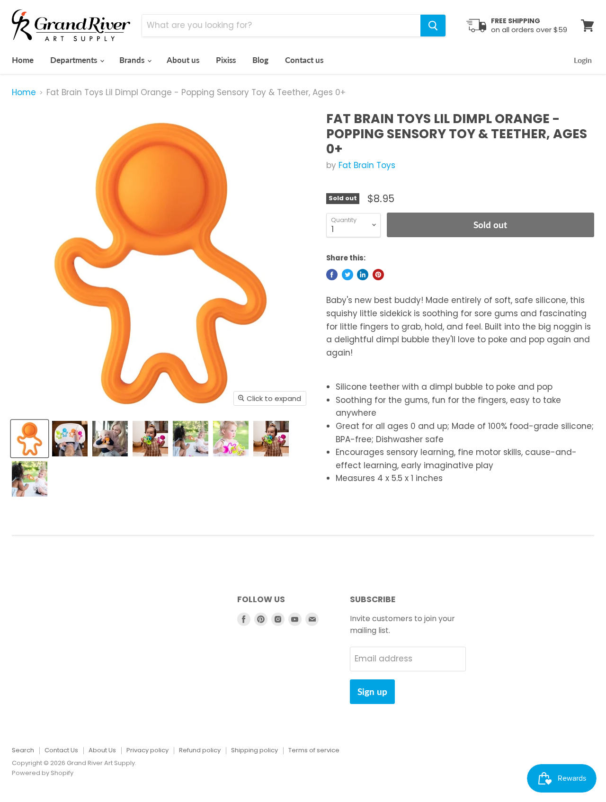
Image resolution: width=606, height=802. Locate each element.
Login (583, 59)
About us (183, 60)
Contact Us (61, 750)
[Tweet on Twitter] (347, 274)
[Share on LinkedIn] (362, 274)
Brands (132, 60)
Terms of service (313, 750)
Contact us (304, 60)
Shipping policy (254, 750)
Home (23, 60)
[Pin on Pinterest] (378, 274)
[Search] (433, 25)
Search (23, 750)
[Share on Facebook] (332, 274)
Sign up (372, 691)
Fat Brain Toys (367, 165)
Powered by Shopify (42, 772)
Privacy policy (147, 750)
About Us (102, 750)
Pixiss (226, 60)
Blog (260, 60)
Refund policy (200, 750)
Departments (74, 60)
